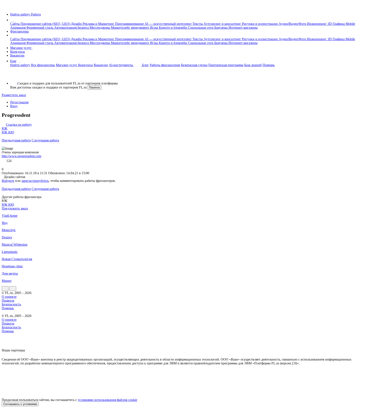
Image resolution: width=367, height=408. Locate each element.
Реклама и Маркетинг (99, 24)
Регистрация (19, 102)
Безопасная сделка (194, 65)
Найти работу (20, 65)
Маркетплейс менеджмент (130, 27)
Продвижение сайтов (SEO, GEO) (46, 24)
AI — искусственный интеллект (168, 24)
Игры (154, 27)
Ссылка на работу (19, 124)
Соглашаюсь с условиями (20, 404)
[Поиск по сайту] (13, 76)
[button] (14, 20)
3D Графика (336, 24)
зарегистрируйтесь (35, 181)
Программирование (130, 24)
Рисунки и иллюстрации (260, 24)
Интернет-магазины (243, 27)
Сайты (15, 24)
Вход (13, 106)
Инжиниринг (317, 24)
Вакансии (17, 55)
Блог (145, 65)
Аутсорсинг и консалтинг (223, 24)
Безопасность (11, 304)
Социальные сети (201, 27)
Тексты (198, 24)
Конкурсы (17, 51)
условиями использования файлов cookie (107, 400)
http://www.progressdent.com (21, 156)
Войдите (8, 181)
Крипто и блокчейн (173, 27)
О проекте (9, 296)
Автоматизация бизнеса (72, 27)
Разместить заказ (14, 95)
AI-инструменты (121, 65)
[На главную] (6, 7)
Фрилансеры (19, 31)
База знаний (253, 65)
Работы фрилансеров (165, 65)
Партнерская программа (225, 65)
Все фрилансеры (43, 65)
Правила (8, 300)
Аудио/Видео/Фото (293, 24)
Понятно (94, 87)
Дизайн (77, 24)
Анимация (18, 27)
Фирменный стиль (40, 27)
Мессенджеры (100, 27)
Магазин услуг (21, 48)
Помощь (269, 65)
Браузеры (221, 27)
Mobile (350, 24)
